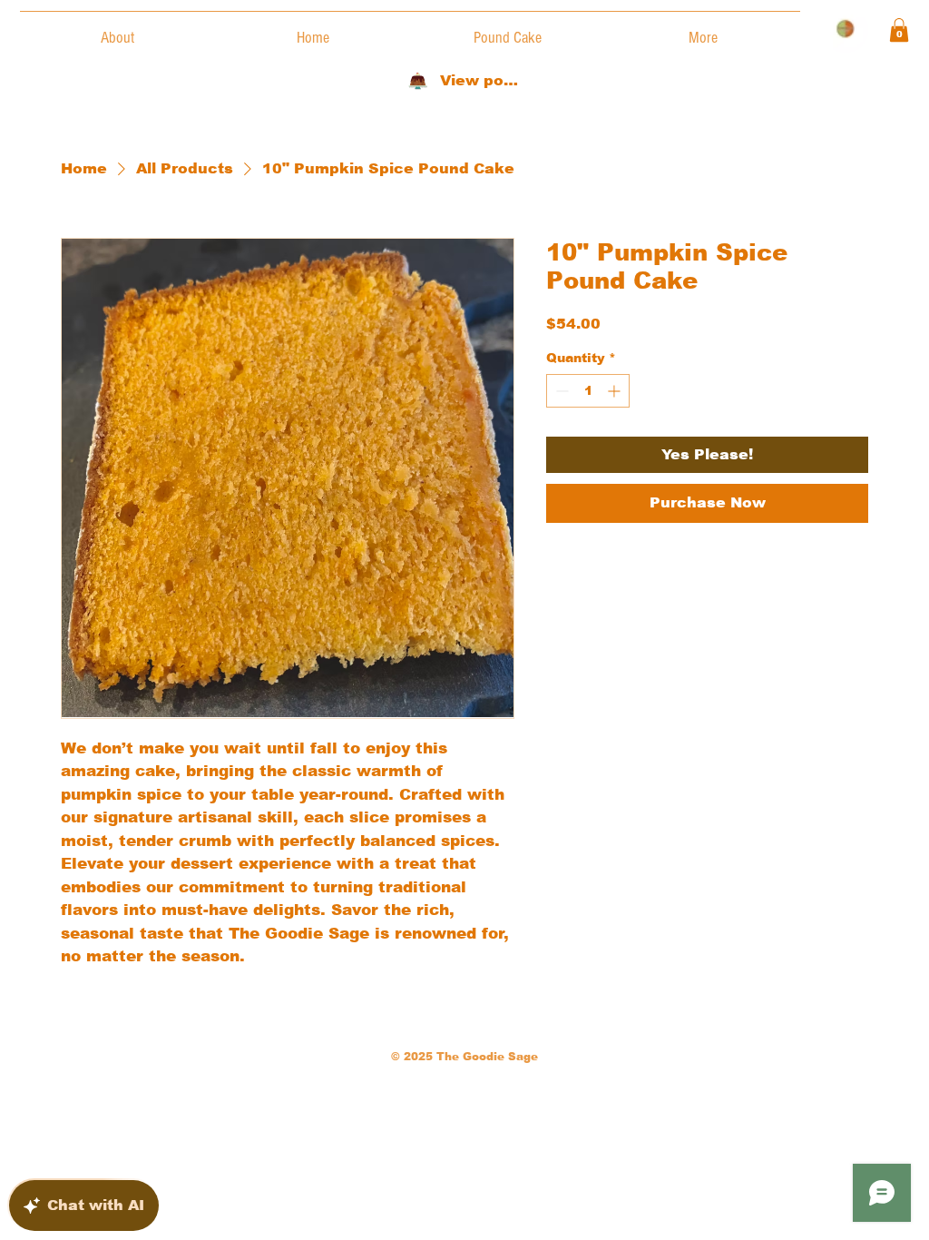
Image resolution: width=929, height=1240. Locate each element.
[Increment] (615, 391)
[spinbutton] (588, 391)
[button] (899, 30)
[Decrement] (560, 391)
